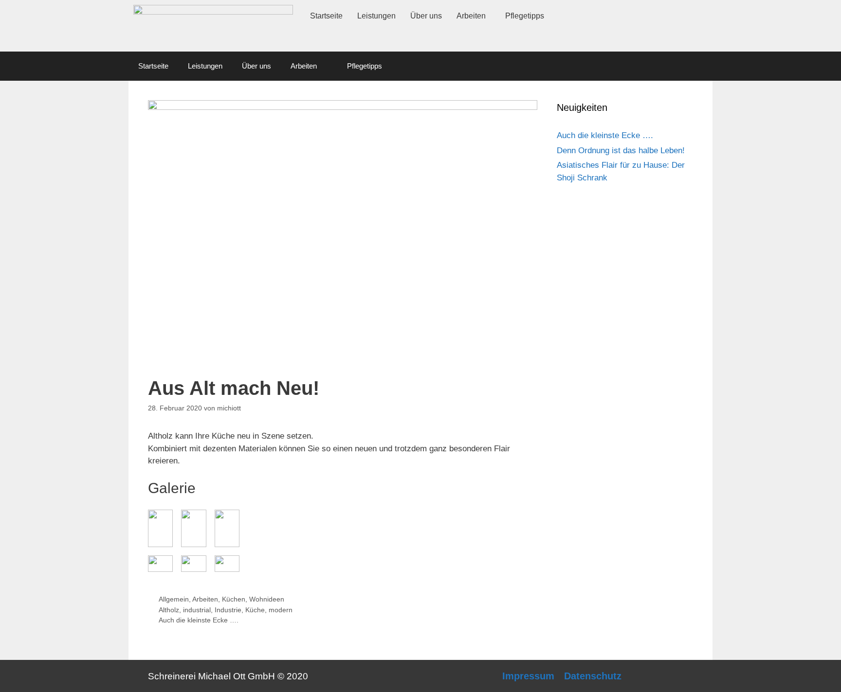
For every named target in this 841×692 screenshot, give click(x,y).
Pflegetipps (524, 16)
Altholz (169, 610)
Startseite (326, 16)
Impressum (528, 676)
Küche (255, 610)
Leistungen (376, 16)
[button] (473, 16)
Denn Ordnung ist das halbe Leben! (621, 150)
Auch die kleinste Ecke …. (198, 620)
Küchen (233, 599)
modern (281, 610)
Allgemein (174, 599)
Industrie (228, 610)
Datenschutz (593, 676)
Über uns (426, 16)
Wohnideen (266, 599)
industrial (197, 610)
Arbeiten (471, 16)
